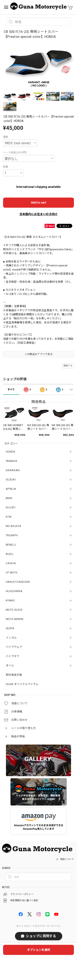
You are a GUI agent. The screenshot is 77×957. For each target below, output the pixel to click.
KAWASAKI (13, 470)
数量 (5, 166)
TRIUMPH (12, 535)
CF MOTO (11, 572)
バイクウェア (14, 646)
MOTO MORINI (14, 619)
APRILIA (11, 488)
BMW (9, 498)
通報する (67, 365)
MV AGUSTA (13, 526)
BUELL (10, 553)
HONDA (10, 451)
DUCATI (10, 507)
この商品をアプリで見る (38, 354)
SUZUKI (11, 479)
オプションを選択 (38, 949)
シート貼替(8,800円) (15, 152)
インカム (11, 637)
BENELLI (11, 544)
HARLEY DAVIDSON (18, 581)
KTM (8, 516)
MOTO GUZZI (14, 609)
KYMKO (10, 600)
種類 (5, 137)
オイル (10, 665)
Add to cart (38, 202)
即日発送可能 (14, 674)
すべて (11, 389)
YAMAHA (11, 460)
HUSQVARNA (14, 591)
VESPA (10, 628)
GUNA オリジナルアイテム (22, 684)
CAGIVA (11, 563)
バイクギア (13, 656)
